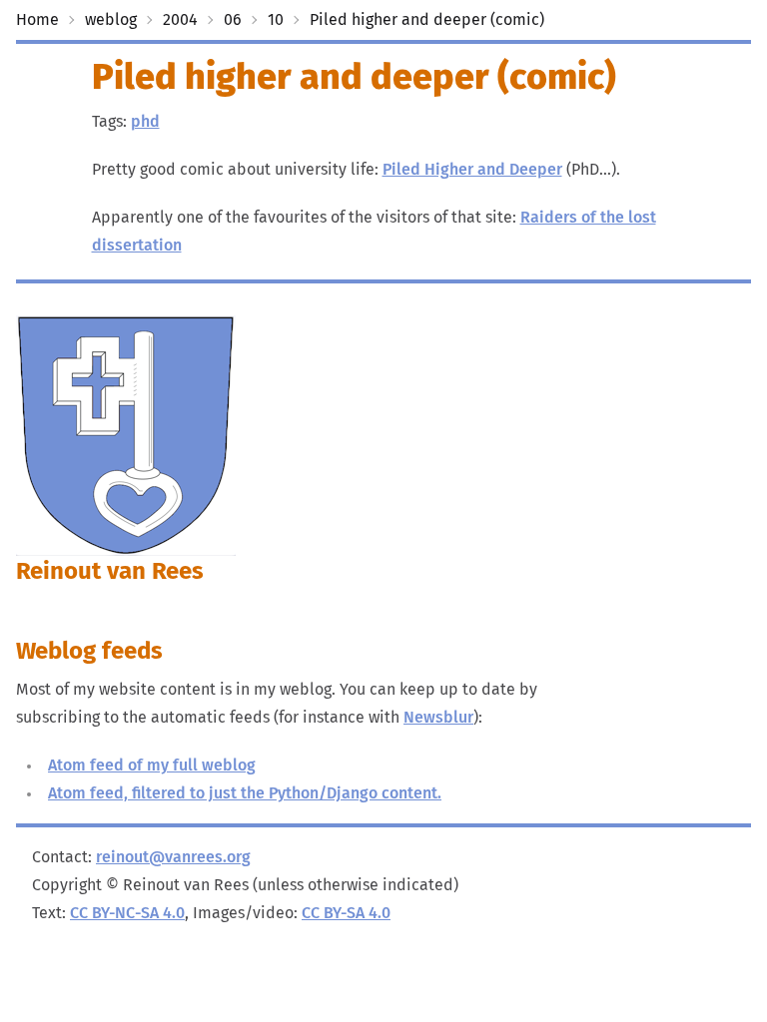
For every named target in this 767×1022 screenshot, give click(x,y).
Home (37, 20)
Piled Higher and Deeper (472, 170)
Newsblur (438, 718)
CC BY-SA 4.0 (346, 913)
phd (145, 122)
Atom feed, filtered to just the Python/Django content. (244, 793)
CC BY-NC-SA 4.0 (127, 913)
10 (276, 20)
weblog (111, 20)
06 (233, 20)
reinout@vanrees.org (173, 857)
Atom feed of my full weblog (152, 765)
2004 (180, 20)
